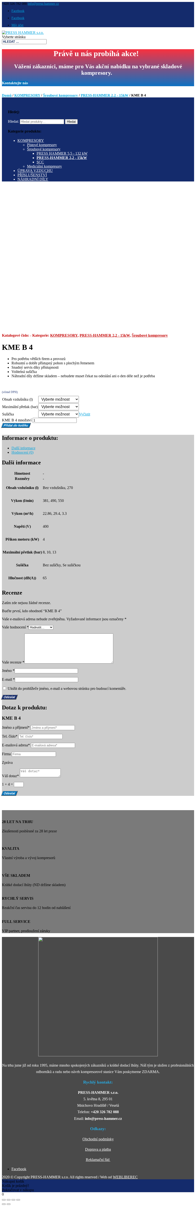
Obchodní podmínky (98, 1139)
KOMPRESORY (27, 95)
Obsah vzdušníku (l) (17, 399)
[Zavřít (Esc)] (4, 1200)
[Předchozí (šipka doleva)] (4, 1204)
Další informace (23, 448)
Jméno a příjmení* (16, 727)
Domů (6, 95)
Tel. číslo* (9, 736)
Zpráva (7, 762)
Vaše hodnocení (15, 627)
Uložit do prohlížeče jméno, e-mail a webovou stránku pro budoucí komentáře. (67, 688)
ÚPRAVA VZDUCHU (35, 171)
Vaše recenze (13, 662)
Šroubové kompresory (60, 95)
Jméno (8, 671)
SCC (40, 162)
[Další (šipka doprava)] (9, 1204)
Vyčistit (84, 414)
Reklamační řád (98, 1160)
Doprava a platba (98, 1149)
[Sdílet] (9, 1200)
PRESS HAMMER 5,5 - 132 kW (62, 153)
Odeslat (9, 793)
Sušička (8, 414)
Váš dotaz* (10, 776)
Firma (6, 754)
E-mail (8, 679)
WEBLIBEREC (125, 1177)
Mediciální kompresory (44, 166)
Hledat (71, 121)
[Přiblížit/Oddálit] (18, 1200)
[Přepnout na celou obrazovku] (13, 1200)
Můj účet (17, 25)
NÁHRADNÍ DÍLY (32, 179)
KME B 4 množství (17, 420)
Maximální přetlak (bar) (20, 407)
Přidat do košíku (16, 425)
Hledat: (13, 121)
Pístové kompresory (42, 145)
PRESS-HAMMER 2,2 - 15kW (104, 95)
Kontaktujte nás (15, 83)
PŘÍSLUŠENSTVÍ (32, 175)
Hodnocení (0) (22, 452)
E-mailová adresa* (16, 745)
